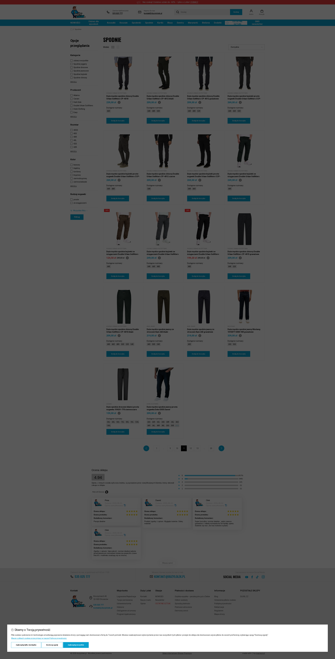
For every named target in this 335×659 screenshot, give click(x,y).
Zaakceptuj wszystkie (76, 645)
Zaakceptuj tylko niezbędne (26, 645)
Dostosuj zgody (52, 645)
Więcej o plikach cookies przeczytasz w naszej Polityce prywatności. (39, 638)
